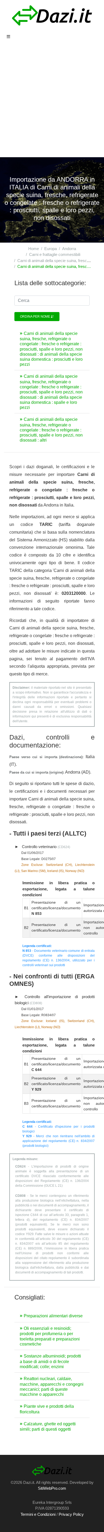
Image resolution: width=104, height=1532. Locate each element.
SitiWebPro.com (52, 1488)
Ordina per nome (35, 316)
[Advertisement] (52, 103)
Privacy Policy (71, 1514)
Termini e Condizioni (38, 1514)
